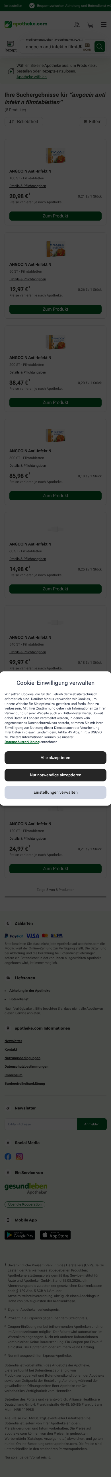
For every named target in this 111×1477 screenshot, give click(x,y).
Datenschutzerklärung (22, 742)
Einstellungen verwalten (56, 792)
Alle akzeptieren (55, 757)
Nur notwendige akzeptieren (55, 775)
